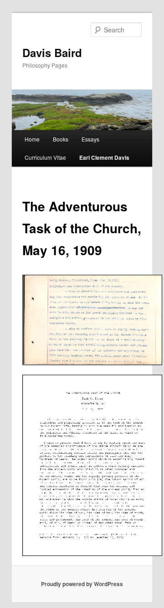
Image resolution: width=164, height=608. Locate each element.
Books (60, 139)
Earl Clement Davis (104, 157)
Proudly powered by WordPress (82, 584)
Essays (90, 139)
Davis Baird (52, 52)
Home (32, 139)
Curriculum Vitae (45, 157)
